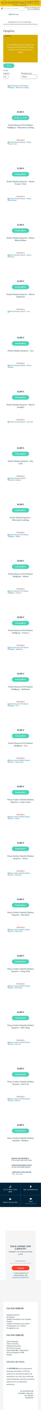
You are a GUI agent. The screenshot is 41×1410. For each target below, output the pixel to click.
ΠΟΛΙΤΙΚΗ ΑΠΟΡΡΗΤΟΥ (20, 1277)
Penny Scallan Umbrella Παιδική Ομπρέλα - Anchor (20, 857)
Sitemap (9, 1355)
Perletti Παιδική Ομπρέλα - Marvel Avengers (20, 406)
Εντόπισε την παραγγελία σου (32, 7)
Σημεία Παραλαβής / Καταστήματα (17, 1350)
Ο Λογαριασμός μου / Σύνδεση (16, 1326)
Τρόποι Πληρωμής (12, 1341)
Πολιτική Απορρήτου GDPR (15, 1352)
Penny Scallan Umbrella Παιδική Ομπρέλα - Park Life (20, 1083)
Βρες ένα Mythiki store (31, 1189)
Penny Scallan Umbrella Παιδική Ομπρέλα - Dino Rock (20, 913)
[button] (36, 118)
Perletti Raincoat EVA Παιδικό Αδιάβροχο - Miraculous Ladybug (20, 126)
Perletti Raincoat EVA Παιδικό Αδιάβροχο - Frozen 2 (20, 631)
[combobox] (20, 22)
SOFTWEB (26, 1391)
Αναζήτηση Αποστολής (14, 1346)
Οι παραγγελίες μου (13, 1328)
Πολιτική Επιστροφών (13, 1348)
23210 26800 (14, 8)
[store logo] (14, 16)
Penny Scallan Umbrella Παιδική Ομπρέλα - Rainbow (20, 1139)
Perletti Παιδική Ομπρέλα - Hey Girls (20, 462)
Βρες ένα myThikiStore (34, 9)
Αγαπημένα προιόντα (13, 1315)
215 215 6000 (6, 8)
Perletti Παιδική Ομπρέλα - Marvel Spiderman (20, 295)
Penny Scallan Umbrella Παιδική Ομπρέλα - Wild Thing (20, 1026)
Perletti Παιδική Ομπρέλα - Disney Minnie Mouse (20, 239)
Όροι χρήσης (11, 1317)
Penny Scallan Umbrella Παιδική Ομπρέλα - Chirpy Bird (20, 970)
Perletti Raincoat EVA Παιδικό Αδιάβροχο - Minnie (20, 575)
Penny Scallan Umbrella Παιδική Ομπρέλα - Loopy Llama (20, 800)
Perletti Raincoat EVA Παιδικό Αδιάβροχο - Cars (20, 744)
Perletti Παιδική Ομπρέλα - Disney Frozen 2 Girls (20, 182)
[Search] (4, 21)
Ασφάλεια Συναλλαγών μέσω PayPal (18, 1323)
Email (31, 1201)
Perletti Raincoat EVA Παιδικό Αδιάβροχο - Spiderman (20, 688)
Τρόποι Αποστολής (12, 1344)
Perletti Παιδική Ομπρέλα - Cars (20, 351)
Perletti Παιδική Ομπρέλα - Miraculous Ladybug (20, 518)
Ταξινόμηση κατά (26, 73)
